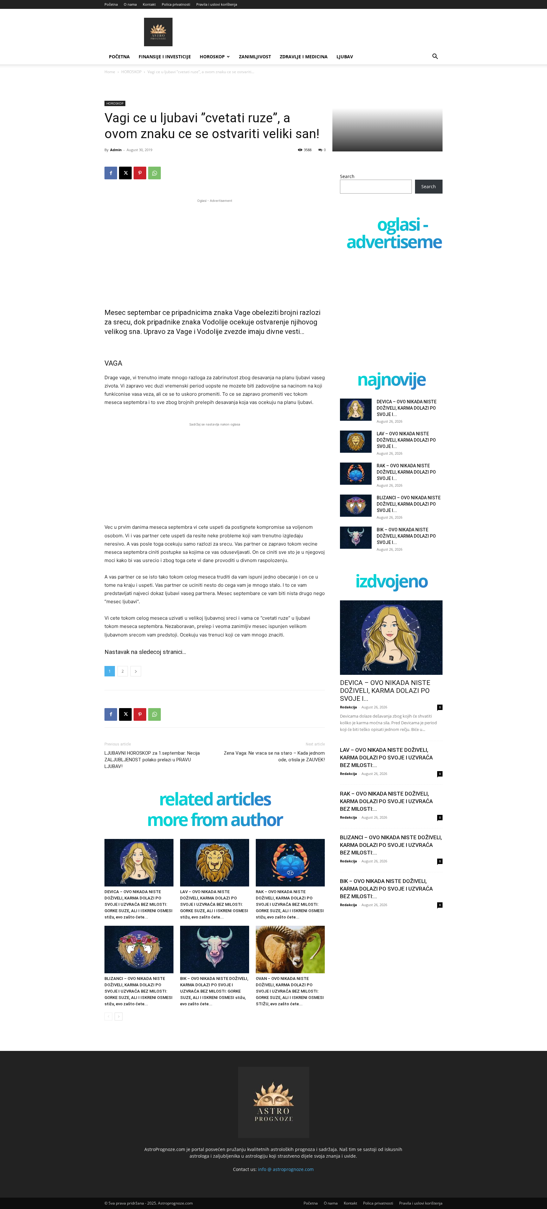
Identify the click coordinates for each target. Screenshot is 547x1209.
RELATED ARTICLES (214, 800)
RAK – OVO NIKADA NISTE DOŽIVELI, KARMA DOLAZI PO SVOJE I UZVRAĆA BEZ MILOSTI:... (386, 801)
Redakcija (348, 707)
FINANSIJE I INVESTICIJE (165, 57)
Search (347, 176)
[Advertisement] (214, 248)
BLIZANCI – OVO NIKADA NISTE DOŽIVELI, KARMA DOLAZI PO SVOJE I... (409, 504)
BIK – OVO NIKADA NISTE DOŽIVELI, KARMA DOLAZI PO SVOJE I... (406, 536)
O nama (130, 4)
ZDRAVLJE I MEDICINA (304, 57)
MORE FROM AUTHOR (214, 820)
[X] (125, 173)
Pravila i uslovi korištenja (216, 4)
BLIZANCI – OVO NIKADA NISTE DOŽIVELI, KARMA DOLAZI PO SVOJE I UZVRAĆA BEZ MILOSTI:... (391, 845)
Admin (116, 149)
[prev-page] (108, 1016)
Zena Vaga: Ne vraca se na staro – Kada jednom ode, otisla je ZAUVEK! (274, 756)
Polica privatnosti (176, 4)
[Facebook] (110, 173)
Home (109, 71)
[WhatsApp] (154, 173)
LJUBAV (344, 57)
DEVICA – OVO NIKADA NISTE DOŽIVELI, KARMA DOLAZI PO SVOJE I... (407, 408)
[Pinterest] (140, 173)
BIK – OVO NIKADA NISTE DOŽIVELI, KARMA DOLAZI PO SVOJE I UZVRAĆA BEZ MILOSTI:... (386, 888)
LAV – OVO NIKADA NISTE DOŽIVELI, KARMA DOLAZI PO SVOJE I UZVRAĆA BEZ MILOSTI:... (386, 757)
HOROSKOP (212, 57)
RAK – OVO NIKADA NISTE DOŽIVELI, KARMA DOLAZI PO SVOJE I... (406, 472)
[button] (435, 57)
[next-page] (119, 1016)
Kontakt (149, 4)
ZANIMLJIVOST (255, 57)
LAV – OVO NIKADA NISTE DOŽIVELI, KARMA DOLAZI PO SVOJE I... (406, 440)
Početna (111, 4)
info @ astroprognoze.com (286, 1169)
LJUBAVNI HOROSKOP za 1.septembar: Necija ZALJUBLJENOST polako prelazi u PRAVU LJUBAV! (152, 759)
